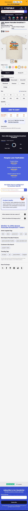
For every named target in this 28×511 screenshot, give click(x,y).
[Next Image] (25, 49)
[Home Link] (9, 8)
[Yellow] (16, 67)
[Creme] (19, 67)
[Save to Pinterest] (14, 267)
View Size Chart (23, 91)
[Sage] (10, 67)
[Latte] (22, 67)
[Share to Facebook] (6, 267)
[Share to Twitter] (2, 267)
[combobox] (12, 11)
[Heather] (3, 67)
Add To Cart (14, 110)
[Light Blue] (7, 67)
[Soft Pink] (13, 67)
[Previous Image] (2, 49)
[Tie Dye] (25, 67)
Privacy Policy (17, 505)
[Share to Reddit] (18, 267)
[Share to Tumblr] (21, 267)
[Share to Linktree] (10, 267)
